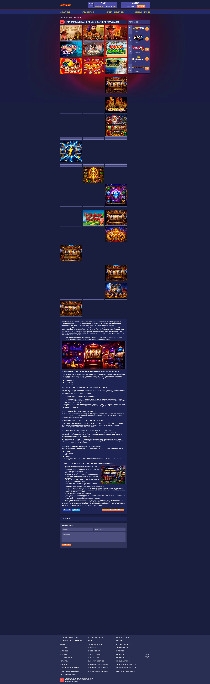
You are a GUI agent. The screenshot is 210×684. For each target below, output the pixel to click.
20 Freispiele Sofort (122, 647)
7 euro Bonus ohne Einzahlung (125, 671)
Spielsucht (63, 644)
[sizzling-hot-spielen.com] (65, 5)
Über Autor (119, 641)
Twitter (77, 510)
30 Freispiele (120, 651)
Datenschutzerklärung (95, 644)
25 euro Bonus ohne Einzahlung (98, 671)
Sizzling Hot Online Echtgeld (69, 637)
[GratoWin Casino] (138, 28)
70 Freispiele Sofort (66, 658)
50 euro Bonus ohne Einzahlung (69, 671)
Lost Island (100, 6)
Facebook (67, 510)
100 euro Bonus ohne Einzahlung (126, 668)
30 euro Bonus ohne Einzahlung (98, 668)
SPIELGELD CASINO (88, 12)
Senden (66, 545)
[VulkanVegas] (138, 48)
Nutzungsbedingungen (123, 644)
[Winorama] (138, 67)
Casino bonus (64, 664)
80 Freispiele (120, 658)
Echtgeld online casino (95, 637)
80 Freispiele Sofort (94, 658)
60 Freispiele (120, 654)
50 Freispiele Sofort (94, 654)
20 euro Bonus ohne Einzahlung (98, 664)
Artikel (90, 641)
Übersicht (137, 32)
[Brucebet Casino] (138, 37)
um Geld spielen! (114, 510)
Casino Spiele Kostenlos (123, 637)
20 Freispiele (92, 647)
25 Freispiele (64, 651)
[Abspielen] (147, 29)
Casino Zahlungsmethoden (114, 12)
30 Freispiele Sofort (94, 651)
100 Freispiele (64, 661)
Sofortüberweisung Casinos (68, 674)
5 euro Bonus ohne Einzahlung (69, 668)
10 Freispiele (64, 647)
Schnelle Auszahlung (142, 12)
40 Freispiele (64, 654)
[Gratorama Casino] (138, 58)
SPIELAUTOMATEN (65, 12)
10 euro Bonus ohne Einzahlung (126, 664)
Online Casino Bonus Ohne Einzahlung (71, 641)
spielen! (141, 6)
